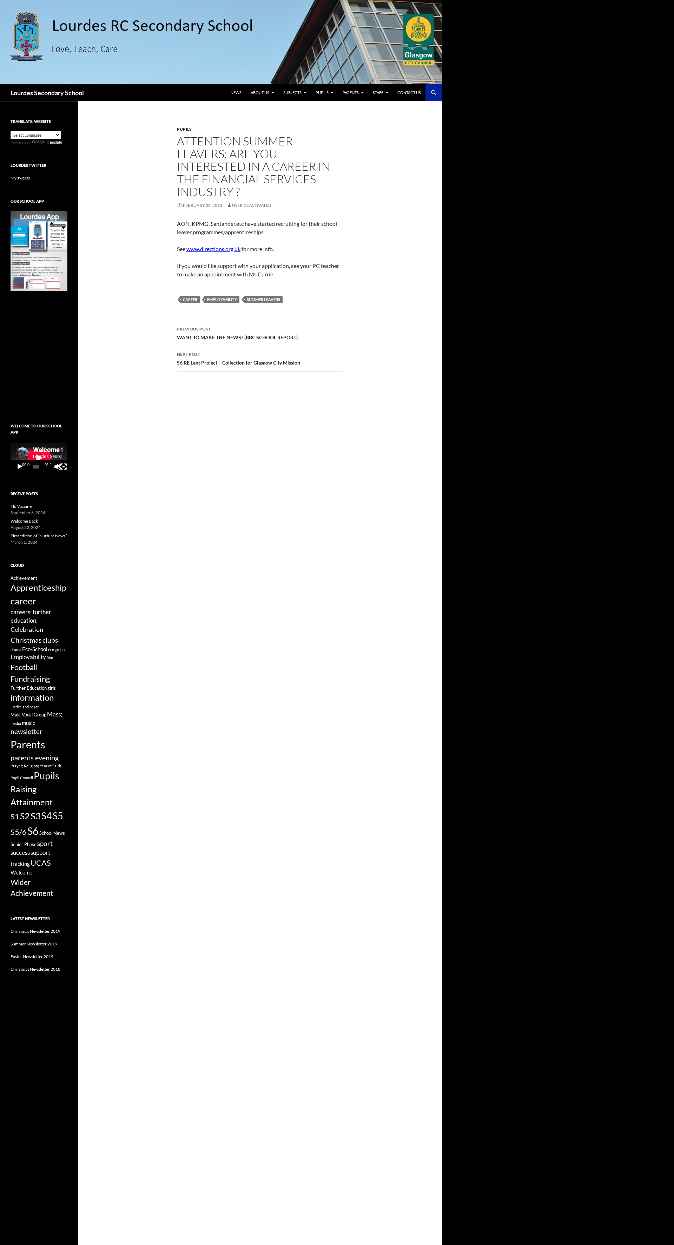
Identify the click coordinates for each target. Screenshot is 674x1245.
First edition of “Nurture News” (39, 535)
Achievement (24, 578)
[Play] (19, 466)
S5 (58, 815)
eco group (56, 649)
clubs (50, 640)
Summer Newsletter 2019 (34, 943)
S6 (33, 831)
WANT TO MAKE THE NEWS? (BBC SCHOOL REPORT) (237, 333)
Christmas (26, 640)
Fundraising (30, 678)
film (50, 657)
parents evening (35, 757)
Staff (378, 92)
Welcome (21, 872)
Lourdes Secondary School (47, 93)
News (236, 92)
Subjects (292, 92)
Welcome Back (24, 521)
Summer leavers (263, 299)
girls (51, 688)
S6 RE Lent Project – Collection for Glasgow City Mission (238, 359)
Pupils (322, 92)
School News (52, 833)
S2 (25, 816)
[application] (39, 458)
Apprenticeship (38, 587)
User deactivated (251, 205)
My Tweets (20, 178)
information (32, 697)
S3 (36, 815)
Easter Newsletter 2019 (32, 956)
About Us (260, 92)
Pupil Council (22, 777)
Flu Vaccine (21, 506)
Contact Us (409, 92)
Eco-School (34, 649)
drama (16, 649)
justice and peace (25, 707)
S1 (15, 816)
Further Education (29, 688)
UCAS (41, 862)
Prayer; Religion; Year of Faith (36, 766)
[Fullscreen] (63, 466)
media (16, 723)
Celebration (27, 629)
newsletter (26, 731)
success (20, 852)
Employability (222, 299)
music (28, 723)
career (190, 299)
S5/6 (19, 832)
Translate (54, 142)
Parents (351, 92)
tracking (20, 863)
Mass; (54, 714)
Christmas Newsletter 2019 (35, 931)
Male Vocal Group (28, 714)
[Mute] (57, 466)
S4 (46, 815)
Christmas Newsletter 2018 (35, 969)
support (40, 852)
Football (24, 667)
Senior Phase (24, 844)
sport (45, 843)
